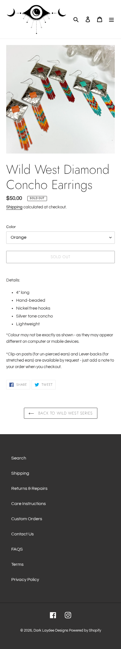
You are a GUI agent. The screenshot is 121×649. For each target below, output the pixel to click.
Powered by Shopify (85, 630)
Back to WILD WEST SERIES (65, 413)
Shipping (14, 207)
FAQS (17, 549)
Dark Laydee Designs (50, 630)
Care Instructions (28, 503)
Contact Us (22, 534)
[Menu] (111, 19)
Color (11, 227)
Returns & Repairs (29, 488)
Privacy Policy (25, 579)
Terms (17, 564)
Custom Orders (26, 519)
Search (18, 458)
